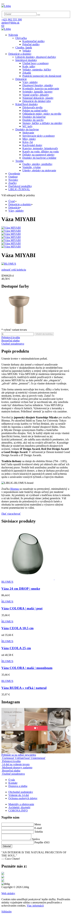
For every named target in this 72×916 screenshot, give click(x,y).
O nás (11, 779)
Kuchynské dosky (32, 145)
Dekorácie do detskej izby (36, 101)
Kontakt (12, 782)
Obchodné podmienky (20, 791)
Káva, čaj (27, 142)
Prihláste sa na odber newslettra (18, 754)
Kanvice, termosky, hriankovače (40, 148)
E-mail (38, 828)
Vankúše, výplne (31, 167)
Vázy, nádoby (30, 82)
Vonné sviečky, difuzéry (35, 94)
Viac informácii (35, 905)
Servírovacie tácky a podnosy (38, 135)
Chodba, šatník (23, 47)
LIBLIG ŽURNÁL (19, 189)
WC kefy (27, 126)
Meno (37, 824)
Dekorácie (21, 79)
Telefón (38, 831)
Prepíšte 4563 (41, 842)
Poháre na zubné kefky (35, 110)
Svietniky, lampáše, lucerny (37, 91)
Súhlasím (6, 911)
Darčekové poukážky (20, 186)
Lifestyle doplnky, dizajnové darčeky (35, 56)
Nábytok (13, 34)
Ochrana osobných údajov (22, 798)
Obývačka (21, 38)
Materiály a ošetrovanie (21, 804)
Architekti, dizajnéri (19, 807)
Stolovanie (28, 132)
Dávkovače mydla (32, 107)
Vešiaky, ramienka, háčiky (36, 69)
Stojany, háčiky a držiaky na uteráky (42, 123)
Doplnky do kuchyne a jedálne (39, 157)
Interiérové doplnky (26, 60)
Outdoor (13, 176)
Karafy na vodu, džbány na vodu (40, 151)
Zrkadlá (26, 72)
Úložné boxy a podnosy (35, 63)
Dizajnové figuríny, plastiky (37, 85)
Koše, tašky (28, 66)
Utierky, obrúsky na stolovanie (39, 170)
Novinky (13, 179)
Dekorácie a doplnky (19, 53)
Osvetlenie (14, 173)
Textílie (19, 160)
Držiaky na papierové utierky (38, 154)
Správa (36, 839)
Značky (12, 183)
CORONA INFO (18, 810)
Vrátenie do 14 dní (18, 795)
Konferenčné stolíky (33, 41)
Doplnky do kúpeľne (34, 116)
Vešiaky (26, 50)
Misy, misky (29, 138)
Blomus (15, 488)
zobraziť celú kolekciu (13, 269)
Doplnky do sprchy (33, 120)
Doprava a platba (17, 786)
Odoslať (7, 846)
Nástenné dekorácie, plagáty (37, 97)
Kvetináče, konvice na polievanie (40, 88)
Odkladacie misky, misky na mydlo (41, 113)
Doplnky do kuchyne (27, 129)
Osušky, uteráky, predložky (37, 164)
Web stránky (8, 893)
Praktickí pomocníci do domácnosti (41, 75)
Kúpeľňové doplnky (26, 104)
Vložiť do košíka (44, 334)
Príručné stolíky (31, 44)
